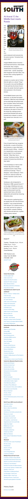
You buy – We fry (7, 392)
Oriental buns (7, 373)
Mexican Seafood (8, 390)
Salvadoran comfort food (10, 418)
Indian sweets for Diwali (9, 305)
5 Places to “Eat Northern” (10, 463)
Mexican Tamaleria (8, 315)
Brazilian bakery (7, 333)
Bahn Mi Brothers (8, 427)
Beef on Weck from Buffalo (10, 408)
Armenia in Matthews (9, 353)
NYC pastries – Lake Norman (10, 420)
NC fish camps (7, 443)
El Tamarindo (7, 449)
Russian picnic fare (8, 351)
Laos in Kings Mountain (9, 451)
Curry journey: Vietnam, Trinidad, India (13, 467)
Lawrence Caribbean (9, 453)
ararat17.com (7, 260)
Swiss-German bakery (9, 283)
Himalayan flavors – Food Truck (11, 477)
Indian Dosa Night (8, 424)
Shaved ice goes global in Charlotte (12, 479)
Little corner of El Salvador (10, 301)
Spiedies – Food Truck (9, 469)
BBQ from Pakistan (8, 433)
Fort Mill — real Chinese (9, 317)
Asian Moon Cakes (8, 404)
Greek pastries (7, 375)
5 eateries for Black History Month (12, 457)
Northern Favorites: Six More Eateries (13, 465)
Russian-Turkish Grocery (9, 345)
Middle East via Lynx (8, 425)
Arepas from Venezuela (9, 303)
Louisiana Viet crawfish (9, 416)
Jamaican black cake (9, 367)
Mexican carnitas (8, 406)
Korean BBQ (7, 331)
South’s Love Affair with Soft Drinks (12, 461)
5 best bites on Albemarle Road (11, 471)
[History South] (14, 11)
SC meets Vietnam (8, 299)
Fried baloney (7, 445)
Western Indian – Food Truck (10, 475)
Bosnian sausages (8, 377)
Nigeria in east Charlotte (9, 329)
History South (8, 489)
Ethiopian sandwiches (9, 429)
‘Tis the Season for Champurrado (11, 379)
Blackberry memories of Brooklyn (12, 285)
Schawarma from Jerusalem (10, 371)
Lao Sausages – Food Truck (10, 473)
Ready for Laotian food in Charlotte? (12, 319)
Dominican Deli (7, 394)
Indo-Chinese (7, 410)
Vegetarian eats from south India (11, 421)
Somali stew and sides (9, 369)
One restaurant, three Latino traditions (13, 386)
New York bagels (8, 341)
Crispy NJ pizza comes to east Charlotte (13, 359)
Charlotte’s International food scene (12, 459)
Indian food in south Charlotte (11, 311)
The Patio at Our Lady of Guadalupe (12, 441)
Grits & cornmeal (8, 447)
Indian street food (8, 277)
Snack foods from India (9, 297)
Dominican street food (9, 365)
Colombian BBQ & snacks (10, 337)
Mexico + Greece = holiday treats (11, 293)
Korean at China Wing (9, 309)
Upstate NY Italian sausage (10, 281)
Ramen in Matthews (8, 349)
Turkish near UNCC (8, 431)
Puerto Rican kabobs (9, 287)
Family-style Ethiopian (9, 363)
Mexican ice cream (8, 414)
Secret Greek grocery (9, 335)
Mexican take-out (8, 313)
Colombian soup (7, 307)
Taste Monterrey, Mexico (9, 382)
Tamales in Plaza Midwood (10, 384)
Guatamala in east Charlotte (10, 388)
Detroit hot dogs (7, 339)
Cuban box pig (7, 295)
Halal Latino (7, 343)
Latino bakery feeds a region (10, 380)
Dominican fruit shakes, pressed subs (13, 412)
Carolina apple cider (8, 275)
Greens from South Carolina (10, 279)
